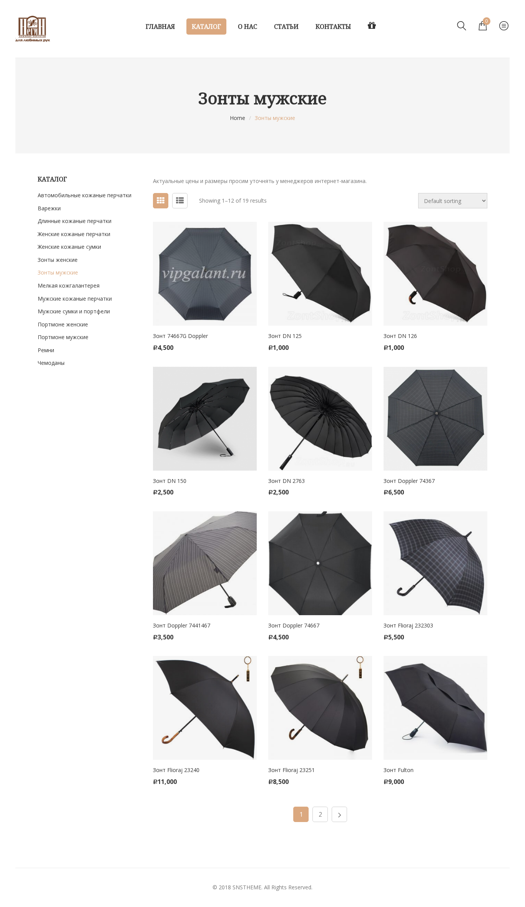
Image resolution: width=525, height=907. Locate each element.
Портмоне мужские (63, 337)
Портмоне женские (63, 324)
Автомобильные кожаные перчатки (84, 195)
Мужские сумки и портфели (74, 311)
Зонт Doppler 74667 (293, 625)
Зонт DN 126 (400, 336)
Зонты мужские (58, 272)
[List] (180, 200)
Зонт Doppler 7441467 (181, 625)
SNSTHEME (247, 887)
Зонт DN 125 (285, 336)
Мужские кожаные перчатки (75, 298)
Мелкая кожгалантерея (69, 285)
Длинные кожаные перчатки (74, 221)
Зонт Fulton (399, 770)
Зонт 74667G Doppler (180, 336)
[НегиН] (32, 29)
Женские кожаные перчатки (74, 234)
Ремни (46, 350)
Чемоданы (51, 362)
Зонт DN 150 (169, 480)
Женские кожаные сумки (69, 246)
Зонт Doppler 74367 (409, 480)
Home (237, 117)
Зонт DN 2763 (286, 480)
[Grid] (160, 200)
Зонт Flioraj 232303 (408, 625)
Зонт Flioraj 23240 (176, 770)
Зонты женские (58, 259)
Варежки (49, 208)
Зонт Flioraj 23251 (291, 770)
